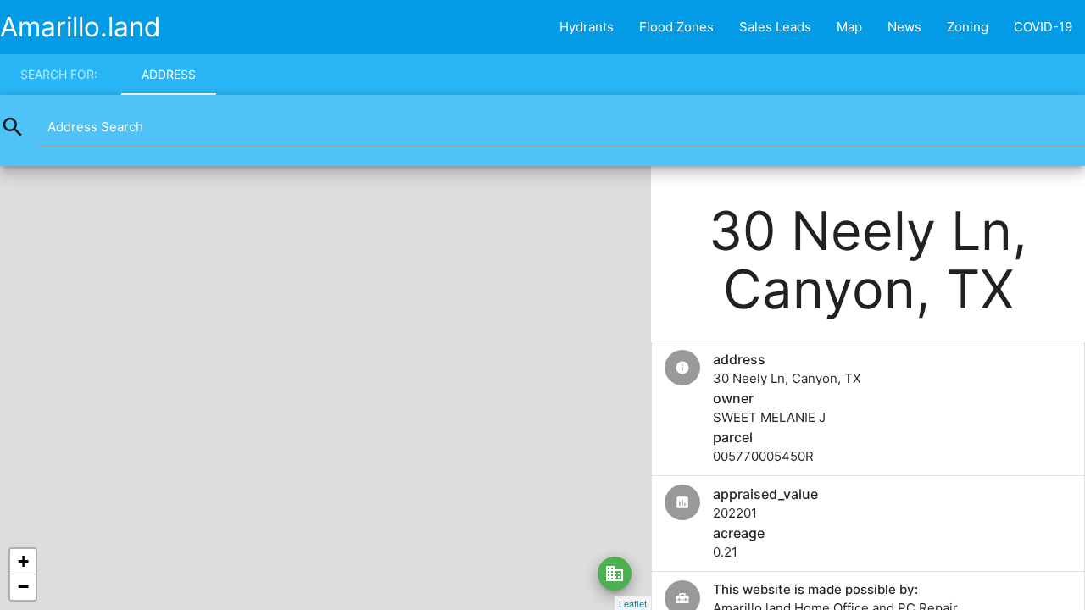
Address (169, 74)
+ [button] (23, 561)
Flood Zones (676, 27)
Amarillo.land (80, 26)
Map (849, 27)
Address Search (95, 127)
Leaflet (633, 603)
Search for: (58, 74)
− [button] (23, 586)
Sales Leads (775, 27)
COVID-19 (1043, 27)
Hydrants (586, 27)
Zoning (967, 27)
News (904, 27)
